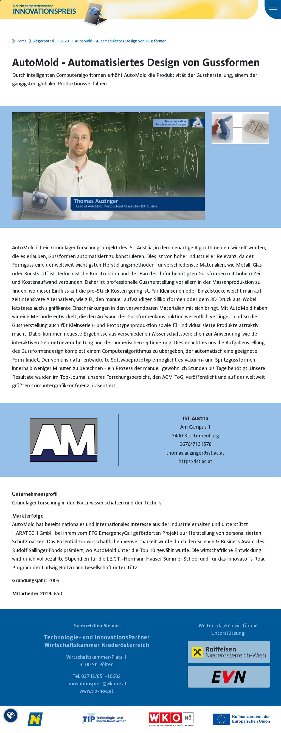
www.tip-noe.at (97, 691)
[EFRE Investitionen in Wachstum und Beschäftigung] (242, 718)
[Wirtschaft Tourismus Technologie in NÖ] (104, 718)
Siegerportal (43, 41)
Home (21, 41)
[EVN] (229, 677)
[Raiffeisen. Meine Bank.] (229, 652)
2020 (64, 41)
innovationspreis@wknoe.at (96, 683)
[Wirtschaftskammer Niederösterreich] (171, 718)
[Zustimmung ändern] (10, 715)
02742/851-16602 (101, 676)
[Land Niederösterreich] (35, 718)
